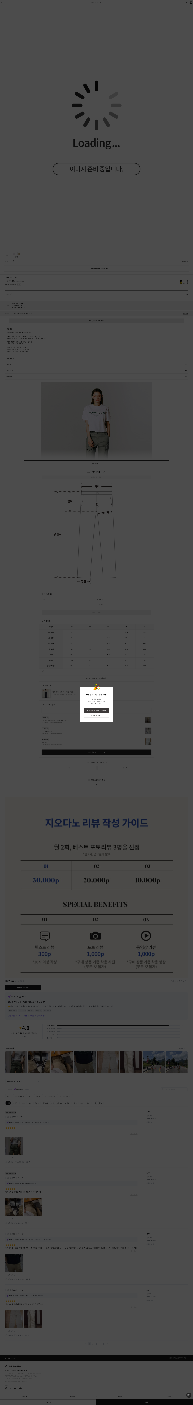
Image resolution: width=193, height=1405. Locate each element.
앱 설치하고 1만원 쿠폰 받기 (96, 710)
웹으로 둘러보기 (96, 715)
